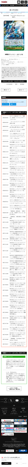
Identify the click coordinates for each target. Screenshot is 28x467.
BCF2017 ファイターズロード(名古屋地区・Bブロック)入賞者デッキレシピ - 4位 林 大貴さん (17, 285)
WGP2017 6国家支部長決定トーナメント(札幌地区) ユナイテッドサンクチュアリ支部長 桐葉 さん (18, 257)
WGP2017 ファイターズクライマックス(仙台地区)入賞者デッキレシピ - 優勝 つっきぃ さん (17, 273)
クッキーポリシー (14, 440)
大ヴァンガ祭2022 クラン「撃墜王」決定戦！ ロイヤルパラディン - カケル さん (18, 118)
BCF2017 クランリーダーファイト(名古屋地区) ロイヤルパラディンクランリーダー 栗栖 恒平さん (17, 290)
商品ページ (13, 104)
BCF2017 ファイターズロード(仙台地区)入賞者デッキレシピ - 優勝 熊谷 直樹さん (18, 318)
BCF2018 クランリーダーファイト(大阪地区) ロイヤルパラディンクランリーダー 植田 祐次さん (17, 196)
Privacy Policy (4, 460)
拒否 (17, 463)
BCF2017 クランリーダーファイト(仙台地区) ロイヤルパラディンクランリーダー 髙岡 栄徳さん (17, 323)
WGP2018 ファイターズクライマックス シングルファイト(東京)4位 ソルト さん (17, 163)
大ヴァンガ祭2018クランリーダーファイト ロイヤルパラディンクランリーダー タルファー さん (18, 201)
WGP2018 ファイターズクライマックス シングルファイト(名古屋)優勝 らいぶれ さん (17, 157)
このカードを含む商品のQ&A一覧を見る (14, 388)
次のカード (21, 89)
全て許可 (6, 463)
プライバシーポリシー (14, 438)
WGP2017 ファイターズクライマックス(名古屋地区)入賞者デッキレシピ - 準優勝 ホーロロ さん (17, 228)
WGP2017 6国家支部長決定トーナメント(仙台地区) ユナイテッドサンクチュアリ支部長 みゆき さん (18, 262)
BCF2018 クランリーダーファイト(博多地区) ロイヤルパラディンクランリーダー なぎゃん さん (17, 168)
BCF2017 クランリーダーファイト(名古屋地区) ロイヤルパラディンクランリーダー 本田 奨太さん (17, 296)
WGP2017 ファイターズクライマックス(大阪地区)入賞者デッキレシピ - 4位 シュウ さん (17, 244)
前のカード (6, 89)
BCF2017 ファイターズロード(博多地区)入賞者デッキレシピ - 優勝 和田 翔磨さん (18, 312)
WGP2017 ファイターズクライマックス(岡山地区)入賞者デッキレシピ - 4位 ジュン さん (17, 222)
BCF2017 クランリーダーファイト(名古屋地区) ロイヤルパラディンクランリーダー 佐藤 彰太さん (17, 301)
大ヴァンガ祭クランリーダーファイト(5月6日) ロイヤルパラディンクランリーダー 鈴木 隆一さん (18, 344)
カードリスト (6, 13)
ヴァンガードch (18, 2)
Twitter (11, 400)
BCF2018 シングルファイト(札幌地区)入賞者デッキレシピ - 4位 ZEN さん (17, 190)
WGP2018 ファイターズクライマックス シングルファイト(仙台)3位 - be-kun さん (17, 152)
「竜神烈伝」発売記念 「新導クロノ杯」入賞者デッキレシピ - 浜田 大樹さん (17, 213)
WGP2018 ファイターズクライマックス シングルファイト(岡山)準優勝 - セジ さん (17, 146)
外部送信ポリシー (14, 439)
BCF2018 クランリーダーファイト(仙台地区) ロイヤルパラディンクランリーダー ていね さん (17, 179)
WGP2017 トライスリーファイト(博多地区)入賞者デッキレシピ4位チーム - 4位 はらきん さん (18, 239)
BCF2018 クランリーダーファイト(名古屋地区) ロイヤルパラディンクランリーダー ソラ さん (17, 174)
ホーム (1, 13)
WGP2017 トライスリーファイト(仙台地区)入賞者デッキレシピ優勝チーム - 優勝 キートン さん (17, 268)
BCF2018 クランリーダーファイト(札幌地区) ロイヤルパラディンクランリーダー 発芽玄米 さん (17, 185)
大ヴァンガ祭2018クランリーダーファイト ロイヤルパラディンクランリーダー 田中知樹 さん (18, 207)
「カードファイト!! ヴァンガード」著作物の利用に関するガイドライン (14, 441)
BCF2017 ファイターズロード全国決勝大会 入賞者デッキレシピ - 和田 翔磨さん (17, 279)
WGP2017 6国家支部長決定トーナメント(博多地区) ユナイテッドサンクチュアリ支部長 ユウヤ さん (18, 233)
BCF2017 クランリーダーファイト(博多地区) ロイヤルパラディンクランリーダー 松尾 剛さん (17, 307)
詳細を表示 (24, 463)
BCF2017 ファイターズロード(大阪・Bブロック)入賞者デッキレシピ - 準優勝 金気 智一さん (17, 334)
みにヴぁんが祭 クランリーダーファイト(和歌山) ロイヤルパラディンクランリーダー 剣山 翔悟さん (18, 329)
